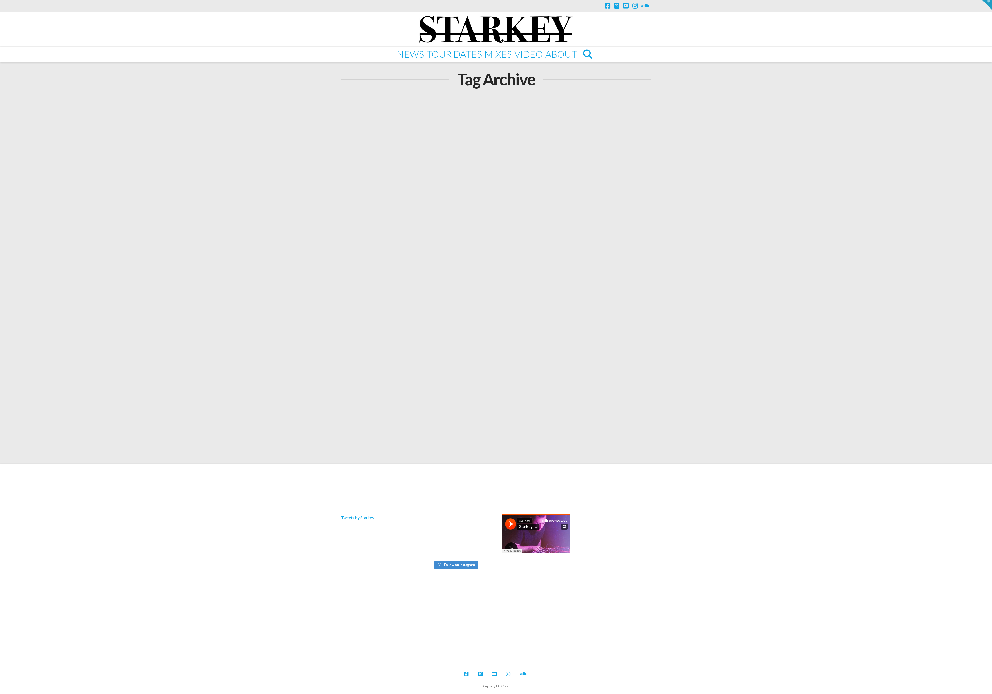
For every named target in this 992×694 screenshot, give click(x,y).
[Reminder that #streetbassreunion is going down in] (456, 536)
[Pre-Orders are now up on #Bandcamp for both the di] (456, 523)
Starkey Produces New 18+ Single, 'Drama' (414, 396)
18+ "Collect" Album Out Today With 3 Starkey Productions (409, 219)
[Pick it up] (479, 536)
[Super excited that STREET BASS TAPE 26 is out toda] (433, 523)
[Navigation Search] (587, 54)
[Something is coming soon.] (456, 550)
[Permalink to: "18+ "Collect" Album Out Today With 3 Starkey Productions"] (416, 150)
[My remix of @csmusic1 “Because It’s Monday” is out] (479, 550)
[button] (987, 5)
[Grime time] (433, 550)
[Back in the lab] (433, 536)
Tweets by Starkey (357, 517)
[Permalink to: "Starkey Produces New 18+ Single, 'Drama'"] (416, 327)
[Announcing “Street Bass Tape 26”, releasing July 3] (479, 523)
